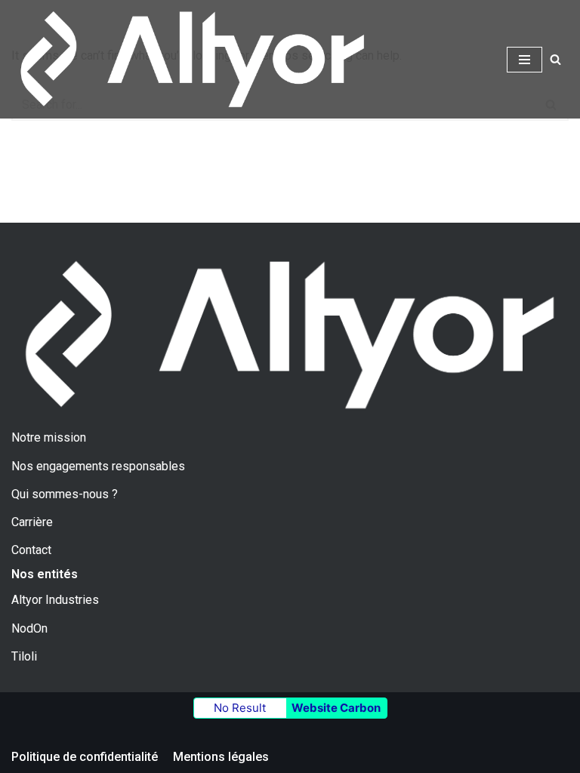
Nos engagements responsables (98, 466)
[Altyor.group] (192, 59)
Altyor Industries (55, 600)
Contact (31, 550)
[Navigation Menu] (524, 59)
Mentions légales (221, 757)
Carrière (32, 522)
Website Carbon (336, 708)
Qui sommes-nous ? (64, 494)
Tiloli (24, 656)
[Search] (555, 59)
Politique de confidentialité (84, 757)
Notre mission (48, 437)
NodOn (29, 628)
